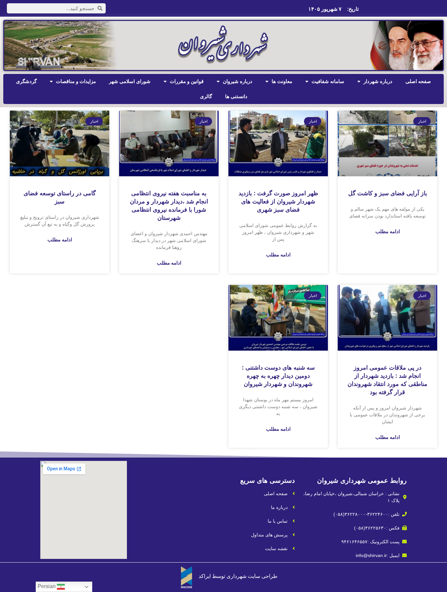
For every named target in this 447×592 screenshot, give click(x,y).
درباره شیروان (237, 81)
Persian (47, 586)
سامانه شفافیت (328, 81)
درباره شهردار (378, 81)
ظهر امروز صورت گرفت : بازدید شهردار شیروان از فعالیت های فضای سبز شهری (278, 201)
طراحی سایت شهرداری (251, 576)
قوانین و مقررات (187, 81)
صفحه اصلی (418, 81)
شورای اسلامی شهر (130, 81)
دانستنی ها (236, 96)
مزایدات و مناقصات (76, 81)
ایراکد (205, 576)
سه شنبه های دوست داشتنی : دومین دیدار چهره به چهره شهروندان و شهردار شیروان (278, 375)
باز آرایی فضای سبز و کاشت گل (387, 193)
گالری (206, 96)
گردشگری (26, 81)
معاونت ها (282, 81)
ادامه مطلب (387, 231)
